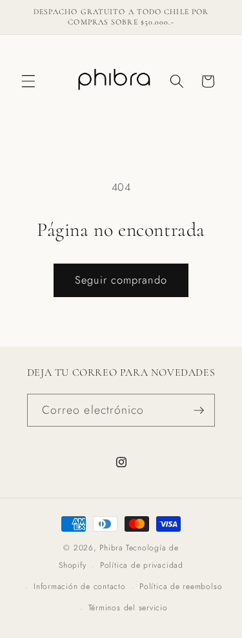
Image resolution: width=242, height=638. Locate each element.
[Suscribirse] (198, 410)
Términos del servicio (128, 608)
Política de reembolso (180, 586)
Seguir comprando (121, 279)
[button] (28, 81)
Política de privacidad (141, 565)
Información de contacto (80, 586)
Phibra (111, 548)
